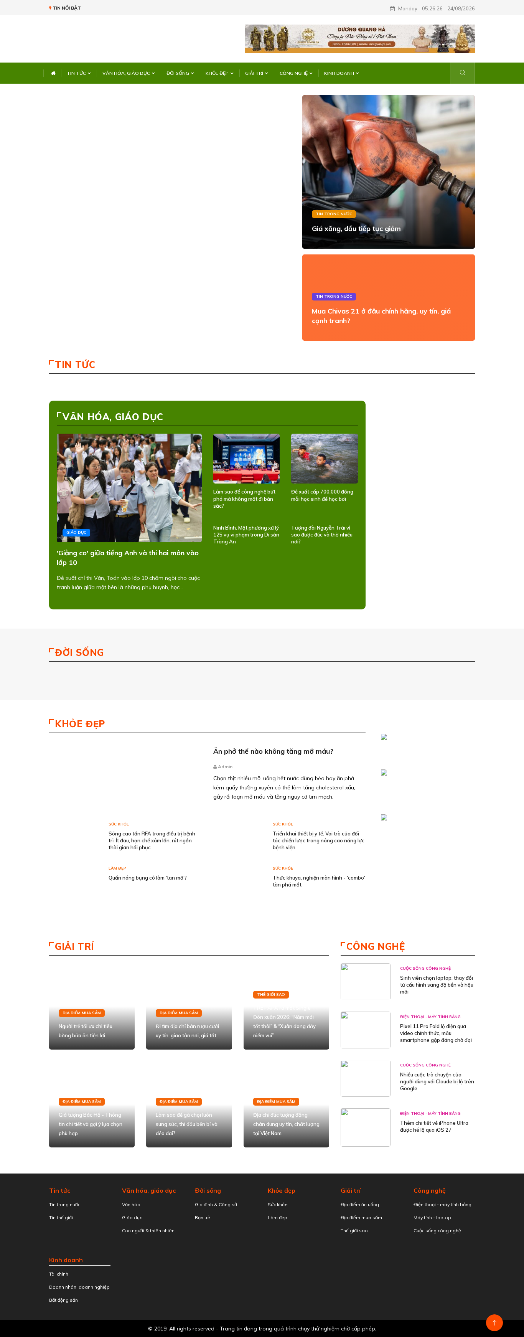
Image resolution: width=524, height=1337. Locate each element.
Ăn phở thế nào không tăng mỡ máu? (273, 751)
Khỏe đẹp (217, 73)
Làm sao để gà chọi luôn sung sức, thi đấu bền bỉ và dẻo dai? (187, 1124)
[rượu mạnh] (426, 738)
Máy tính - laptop (432, 1217)
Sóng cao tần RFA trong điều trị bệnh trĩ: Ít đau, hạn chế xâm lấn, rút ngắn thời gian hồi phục (152, 840)
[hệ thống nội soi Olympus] (426, 819)
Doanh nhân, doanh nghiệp (79, 1287)
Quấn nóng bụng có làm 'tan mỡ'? (148, 878)
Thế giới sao (271, 994)
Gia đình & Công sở (216, 1204)
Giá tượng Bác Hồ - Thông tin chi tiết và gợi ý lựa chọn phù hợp (90, 1124)
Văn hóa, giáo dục (126, 73)
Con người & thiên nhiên (148, 1230)
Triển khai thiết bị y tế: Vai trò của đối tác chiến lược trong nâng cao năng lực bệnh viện (318, 840)
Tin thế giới (61, 1217)
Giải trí (254, 73)
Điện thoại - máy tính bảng (430, 1016)
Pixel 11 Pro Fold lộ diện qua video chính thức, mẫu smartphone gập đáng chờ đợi (436, 1033)
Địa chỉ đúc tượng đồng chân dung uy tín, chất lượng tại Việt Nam (286, 1124)
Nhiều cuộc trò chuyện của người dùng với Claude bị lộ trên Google (437, 1081)
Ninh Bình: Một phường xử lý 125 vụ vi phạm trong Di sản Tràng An (246, 535)
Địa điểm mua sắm (82, 1012)
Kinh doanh (339, 73)
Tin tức (76, 73)
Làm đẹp (117, 868)
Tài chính (58, 1274)
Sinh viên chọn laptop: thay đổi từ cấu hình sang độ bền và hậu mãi (436, 985)
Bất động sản (63, 1300)
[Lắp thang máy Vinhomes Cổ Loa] (426, 778)
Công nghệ (294, 73)
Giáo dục (76, 532)
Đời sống (177, 73)
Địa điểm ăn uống (360, 1204)
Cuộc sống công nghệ (425, 968)
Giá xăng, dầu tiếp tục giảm (356, 228)
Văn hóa (131, 1204)
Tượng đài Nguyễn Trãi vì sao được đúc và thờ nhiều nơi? (322, 535)
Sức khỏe (119, 824)
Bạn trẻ (202, 1217)
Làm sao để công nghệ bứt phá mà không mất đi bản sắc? (244, 498)
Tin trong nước (334, 213)
